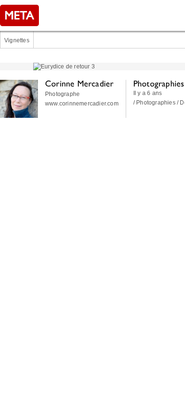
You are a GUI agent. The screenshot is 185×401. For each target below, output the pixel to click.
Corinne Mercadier (79, 83)
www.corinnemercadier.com (82, 103)
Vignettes (16, 40)
